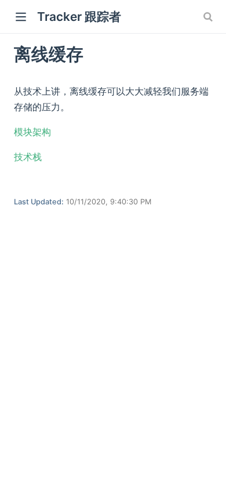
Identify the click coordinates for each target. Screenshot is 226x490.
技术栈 (28, 157)
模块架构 (32, 132)
